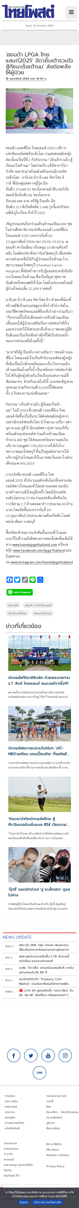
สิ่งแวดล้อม (53, 1128)
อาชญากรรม (11, 1149)
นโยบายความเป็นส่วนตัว (47, 1202)
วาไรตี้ (49, 1101)
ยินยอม (24, 1202)
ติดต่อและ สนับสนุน (57, 1155)
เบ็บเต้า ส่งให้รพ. (17, 613)
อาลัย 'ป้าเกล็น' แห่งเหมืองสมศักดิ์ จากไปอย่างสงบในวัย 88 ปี (46, 970)
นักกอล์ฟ (13, 605)
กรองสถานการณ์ (56, 1096)
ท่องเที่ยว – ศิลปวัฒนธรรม (62, 1112)
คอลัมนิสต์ (11, 1107)
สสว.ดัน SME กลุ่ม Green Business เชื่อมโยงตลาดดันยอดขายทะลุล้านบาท (44, 947)
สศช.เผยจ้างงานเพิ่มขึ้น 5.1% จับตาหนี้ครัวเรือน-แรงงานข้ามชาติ (44, 958)
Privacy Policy (55, 1166)
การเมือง (10, 1096)
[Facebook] (13, 1055)
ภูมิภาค (50, 1123)
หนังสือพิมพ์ (12, 1128)
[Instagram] (65, 1055)
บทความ (10, 1112)
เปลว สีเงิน (11, 1101)
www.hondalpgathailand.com (34, 544)
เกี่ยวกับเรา (52, 1150)
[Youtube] (48, 1055)
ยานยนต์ (9, 1160)
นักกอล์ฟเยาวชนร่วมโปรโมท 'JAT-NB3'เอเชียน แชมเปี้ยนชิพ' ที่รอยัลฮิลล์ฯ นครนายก (37, 754)
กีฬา (48, 1107)
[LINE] (39, 1072)
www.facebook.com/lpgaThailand (39, 550)
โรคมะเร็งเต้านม (43, 613)
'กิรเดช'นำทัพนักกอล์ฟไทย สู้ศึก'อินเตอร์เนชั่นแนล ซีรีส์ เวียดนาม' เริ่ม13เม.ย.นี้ (37, 824)
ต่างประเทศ (10, 1143)
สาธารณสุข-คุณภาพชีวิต (18, 1165)
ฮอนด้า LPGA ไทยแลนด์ (38, 605)
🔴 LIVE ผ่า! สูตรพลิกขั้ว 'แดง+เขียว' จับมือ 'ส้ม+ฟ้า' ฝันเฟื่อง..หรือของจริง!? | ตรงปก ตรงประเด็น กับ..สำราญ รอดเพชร (46, 992)
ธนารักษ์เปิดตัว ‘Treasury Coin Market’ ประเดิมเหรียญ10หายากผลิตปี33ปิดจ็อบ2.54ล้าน (43, 981)
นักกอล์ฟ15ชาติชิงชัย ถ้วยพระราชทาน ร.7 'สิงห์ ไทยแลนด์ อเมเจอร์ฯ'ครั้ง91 (39, 680)
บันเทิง (8, 1170)
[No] (74, 1198)
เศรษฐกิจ (10, 1118)
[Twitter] (31, 1055)
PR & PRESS (54, 1144)
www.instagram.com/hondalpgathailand (42, 562)
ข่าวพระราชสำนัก (14, 1123)
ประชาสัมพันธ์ (54, 1118)
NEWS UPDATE (17, 937)
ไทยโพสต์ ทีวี (11, 1176)
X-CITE (8, 1154)
